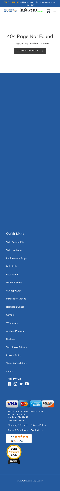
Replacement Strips (16, 258)
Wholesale (12, 322)
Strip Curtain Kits (15, 242)
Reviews (10, 339)
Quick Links (15, 234)
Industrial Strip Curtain (33, 481)
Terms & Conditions (16, 363)
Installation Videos (16, 298)
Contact (10, 314)
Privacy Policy (13, 355)
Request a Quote (15, 306)
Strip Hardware (14, 250)
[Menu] (55, 10)
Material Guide (14, 282)
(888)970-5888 (28, 9)
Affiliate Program (15, 330)
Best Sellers (12, 274)
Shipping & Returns (16, 347)
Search (9, 371)
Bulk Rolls (11, 266)
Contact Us (36, 430)
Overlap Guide (14, 290)
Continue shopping (28, 51)
